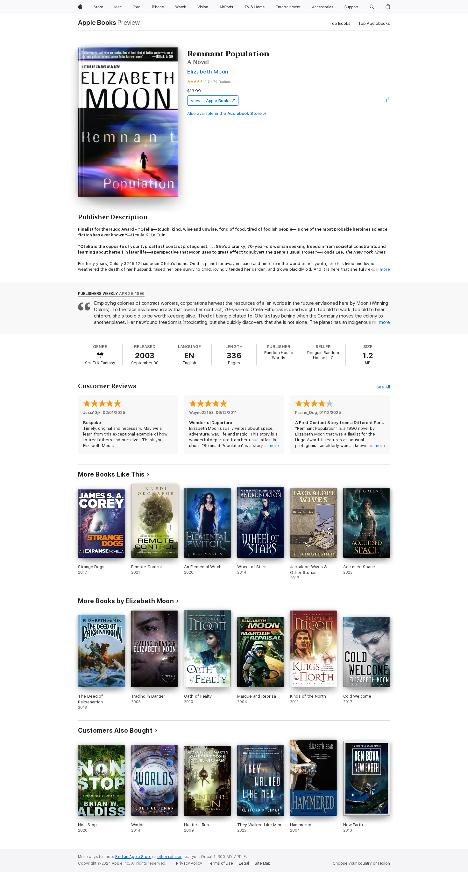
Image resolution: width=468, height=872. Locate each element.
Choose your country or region (361, 863)
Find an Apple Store (133, 857)
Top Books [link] (340, 23)
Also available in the (224, 113)
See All (383, 387)
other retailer (169, 857)
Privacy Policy (189, 863)
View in (210, 100)
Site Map (263, 863)
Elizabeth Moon (208, 71)
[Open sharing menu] (388, 100)
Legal (244, 863)
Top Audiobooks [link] (374, 23)
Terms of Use (220, 863)
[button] (372, 7)
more (385, 269)
